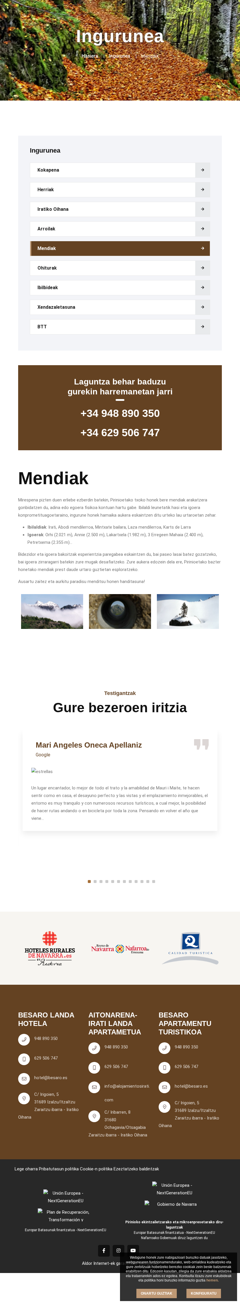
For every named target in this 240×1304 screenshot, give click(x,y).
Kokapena (48, 170)
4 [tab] (106, 881)
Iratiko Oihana (52, 209)
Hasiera (90, 56)
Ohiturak (47, 268)
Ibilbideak (47, 287)
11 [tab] (147, 881)
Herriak (45, 189)
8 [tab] (130, 881)
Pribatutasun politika (59, 1169)
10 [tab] (141, 881)
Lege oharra (26, 1169)
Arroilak (46, 229)
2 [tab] (95, 881)
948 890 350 (46, 1038)
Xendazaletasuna (56, 307)
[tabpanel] (120, 780)
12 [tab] (153, 881)
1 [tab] (89, 881)
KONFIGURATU (204, 1293)
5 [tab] (112, 881)
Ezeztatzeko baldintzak (136, 1169)
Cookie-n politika (96, 1169)
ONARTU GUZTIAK (156, 1293)
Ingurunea (119, 56)
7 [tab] (124, 881)
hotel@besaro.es (50, 1077)
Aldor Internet (95, 1263)
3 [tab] (101, 881)
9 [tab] (136, 881)
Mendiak (46, 248)
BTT (42, 327)
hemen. (212, 1280)
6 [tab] (118, 881)
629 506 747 (46, 1058)
